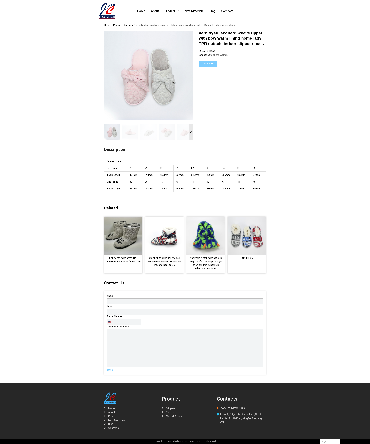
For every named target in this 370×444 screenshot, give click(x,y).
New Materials (194, 11)
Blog (212, 11)
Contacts (227, 11)
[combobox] (110, 322)
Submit (110, 369)
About (155, 11)
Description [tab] (114, 149)
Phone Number (114, 316)
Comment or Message (118, 326)
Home (141, 11)
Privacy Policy (194, 441)
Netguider (213, 441)
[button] (189, 34)
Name (110, 296)
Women (224, 54)
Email (109, 306)
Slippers (214, 54)
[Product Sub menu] (178, 11)
